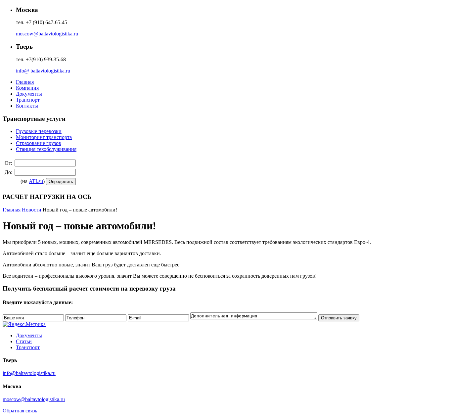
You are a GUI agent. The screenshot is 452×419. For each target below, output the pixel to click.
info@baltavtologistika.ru (29, 373)
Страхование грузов (38, 143)
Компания (27, 88)
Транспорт (28, 100)
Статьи (24, 341)
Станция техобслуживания (46, 149)
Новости (31, 209)
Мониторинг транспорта (44, 137)
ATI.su (36, 181)
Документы (29, 94)
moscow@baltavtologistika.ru (47, 33)
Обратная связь (20, 410)
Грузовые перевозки (39, 131)
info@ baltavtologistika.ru (43, 70)
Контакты (27, 106)
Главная (25, 82)
